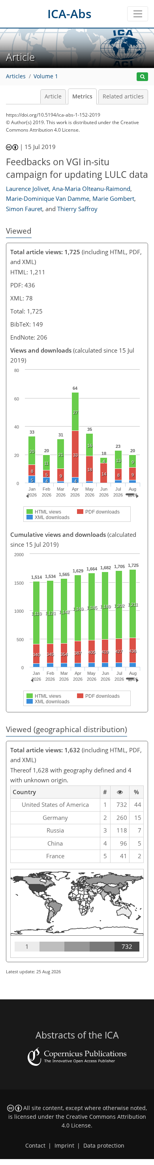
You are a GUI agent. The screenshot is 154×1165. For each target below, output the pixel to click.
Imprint (64, 1145)
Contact (35, 1145)
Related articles (123, 96)
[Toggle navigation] (137, 13)
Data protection (103, 1145)
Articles (16, 76)
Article (53, 96)
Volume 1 (46, 76)
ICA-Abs (69, 14)
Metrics (82, 96)
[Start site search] (142, 76)
